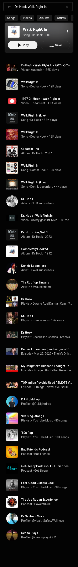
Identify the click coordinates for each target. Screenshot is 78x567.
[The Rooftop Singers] (41, 284)
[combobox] (43, 7)
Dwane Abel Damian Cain (49, 303)
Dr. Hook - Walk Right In (37, 215)
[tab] (11, 18)
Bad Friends (42, 454)
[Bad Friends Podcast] (41, 451)
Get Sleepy (41, 470)
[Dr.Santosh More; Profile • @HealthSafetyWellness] (41, 518)
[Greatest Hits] (41, 151)
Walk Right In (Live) (34, 115)
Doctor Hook (38, 86)
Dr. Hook (35, 120)
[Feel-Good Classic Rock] (41, 485)
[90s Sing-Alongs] (41, 418)
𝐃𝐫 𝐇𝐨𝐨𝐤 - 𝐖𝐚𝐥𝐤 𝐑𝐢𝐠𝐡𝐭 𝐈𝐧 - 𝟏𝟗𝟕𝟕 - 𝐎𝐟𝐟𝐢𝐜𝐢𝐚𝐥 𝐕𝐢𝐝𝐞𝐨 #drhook (46, 65)
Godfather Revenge (58, 370)
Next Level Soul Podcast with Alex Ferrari (59, 387)
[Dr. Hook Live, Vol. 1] (41, 234)
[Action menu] (67, 32)
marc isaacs (41, 320)
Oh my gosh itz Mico (44, 220)
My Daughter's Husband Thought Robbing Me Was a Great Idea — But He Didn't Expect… (46, 366)
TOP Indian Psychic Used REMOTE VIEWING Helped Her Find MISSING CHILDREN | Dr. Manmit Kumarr (46, 382)
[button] (14, 32)
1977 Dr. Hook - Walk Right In (40, 98)
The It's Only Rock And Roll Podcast (63, 353)
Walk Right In (29, 82)
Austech (36, 69)
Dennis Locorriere (41, 186)
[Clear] (67, 6)
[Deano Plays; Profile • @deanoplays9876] (41, 535)
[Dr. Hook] (41, 201)
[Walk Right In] (14, 32)
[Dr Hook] (41, 301)
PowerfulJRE (43, 504)
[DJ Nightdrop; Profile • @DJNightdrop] (41, 401)
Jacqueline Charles (45, 337)
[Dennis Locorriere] (41, 268)
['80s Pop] (41, 435)
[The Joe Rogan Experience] (41, 502)
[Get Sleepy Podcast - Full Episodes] (41, 468)
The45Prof (38, 103)
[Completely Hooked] (41, 251)
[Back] (9, 6)
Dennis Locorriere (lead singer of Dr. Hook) (46, 349)
